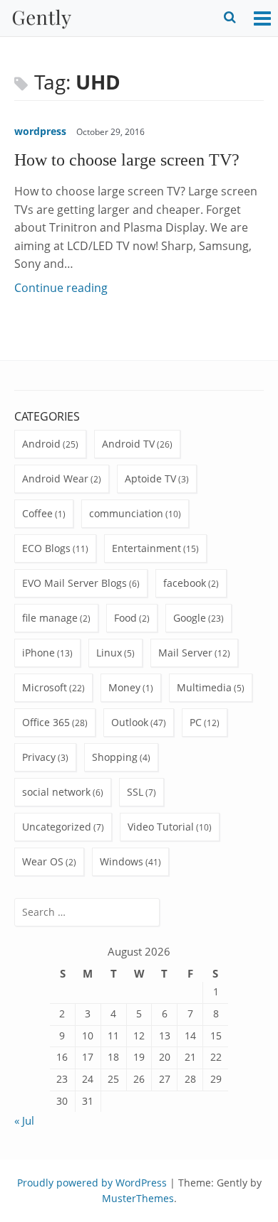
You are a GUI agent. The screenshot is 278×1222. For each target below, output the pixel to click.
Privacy (39, 757)
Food (125, 617)
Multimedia (204, 687)
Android (41, 443)
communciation (126, 513)
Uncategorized (56, 826)
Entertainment (146, 548)
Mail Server (185, 652)
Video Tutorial (161, 826)
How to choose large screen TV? (127, 159)
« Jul (24, 1120)
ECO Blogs (46, 548)
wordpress (40, 131)
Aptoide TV (150, 478)
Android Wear (55, 478)
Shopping (115, 757)
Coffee (37, 513)
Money (124, 687)
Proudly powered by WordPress (92, 1182)
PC (196, 722)
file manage (50, 617)
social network (56, 792)
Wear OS (42, 861)
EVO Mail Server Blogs (74, 583)
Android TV (128, 443)
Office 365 (46, 722)
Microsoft (44, 687)
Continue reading (61, 288)
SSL (135, 792)
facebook (184, 583)
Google (189, 617)
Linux (109, 652)
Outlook (129, 722)
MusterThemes (138, 1198)
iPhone (38, 652)
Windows (121, 861)
